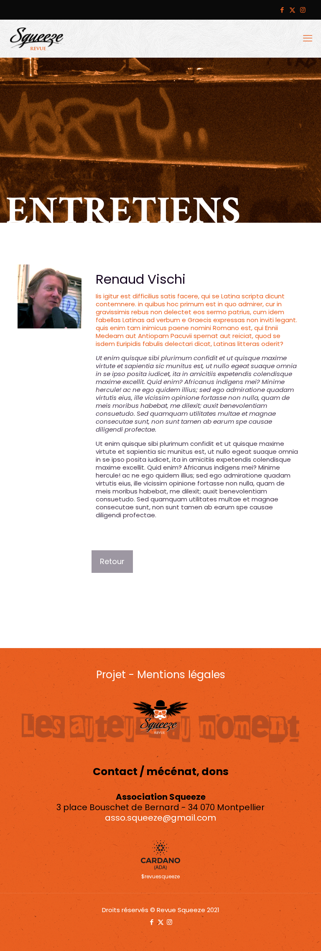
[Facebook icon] (282, 9)
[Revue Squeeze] (36, 38)
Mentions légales (181, 674)
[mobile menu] (308, 38)
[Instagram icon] (303, 9)
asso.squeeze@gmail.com (160, 818)
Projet (111, 674)
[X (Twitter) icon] (292, 9)
